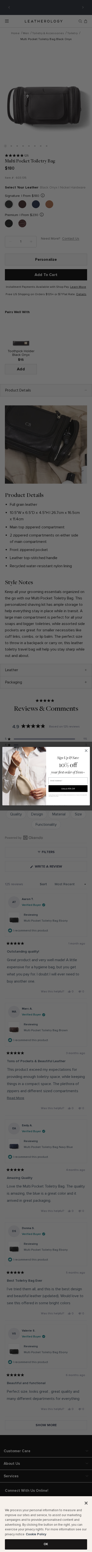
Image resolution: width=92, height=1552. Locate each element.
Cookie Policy (36, 1534)
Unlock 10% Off (67, 788)
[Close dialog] (86, 750)
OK (46, 1544)
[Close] (86, 1503)
